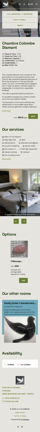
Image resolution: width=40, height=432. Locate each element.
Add (23, 280)
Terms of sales (20, 416)
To (22, 14)
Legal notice (20, 412)
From (9, 14)
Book (33, 116)
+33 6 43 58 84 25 (12, 398)
